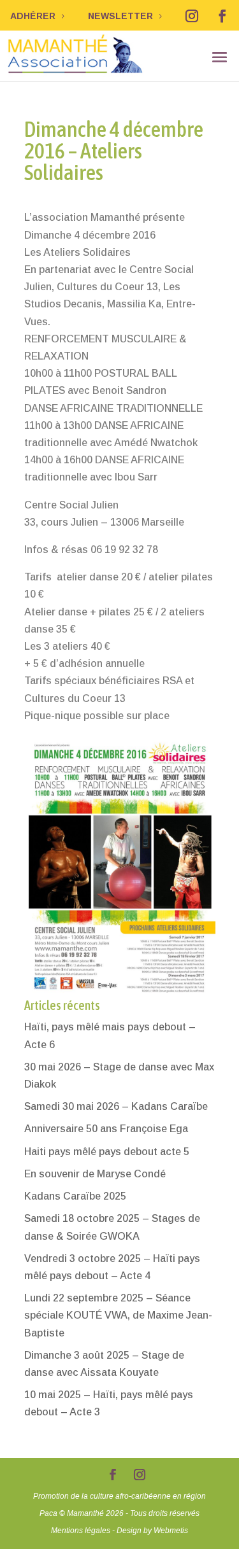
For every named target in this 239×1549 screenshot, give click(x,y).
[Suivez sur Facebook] (222, 16)
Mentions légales (80, 1530)
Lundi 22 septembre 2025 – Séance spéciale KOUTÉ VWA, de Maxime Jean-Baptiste (118, 1315)
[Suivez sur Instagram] (192, 16)
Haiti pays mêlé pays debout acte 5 (106, 1151)
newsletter (120, 16)
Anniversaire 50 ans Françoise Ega (106, 1128)
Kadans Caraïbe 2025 (75, 1196)
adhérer (32, 16)
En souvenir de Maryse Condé (95, 1173)
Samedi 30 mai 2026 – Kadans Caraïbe (116, 1106)
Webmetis (171, 1530)
